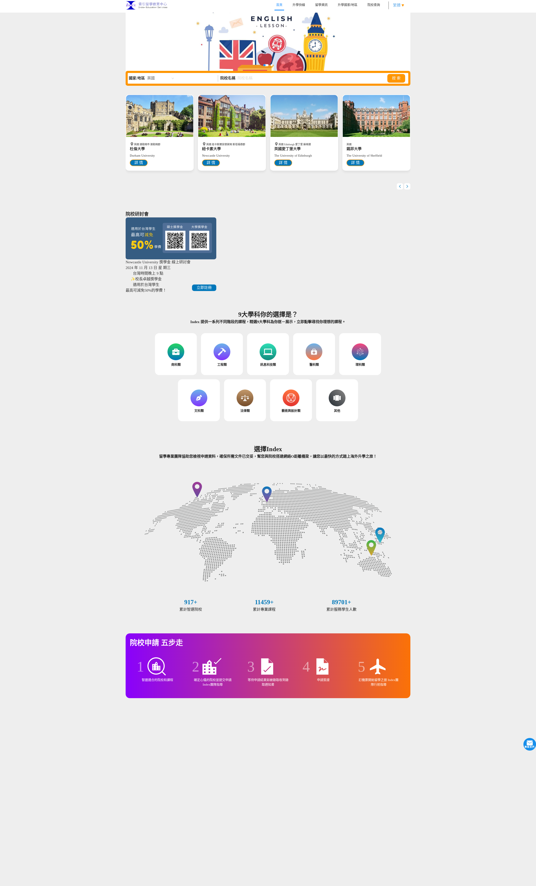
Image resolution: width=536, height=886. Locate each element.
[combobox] (160, 78)
